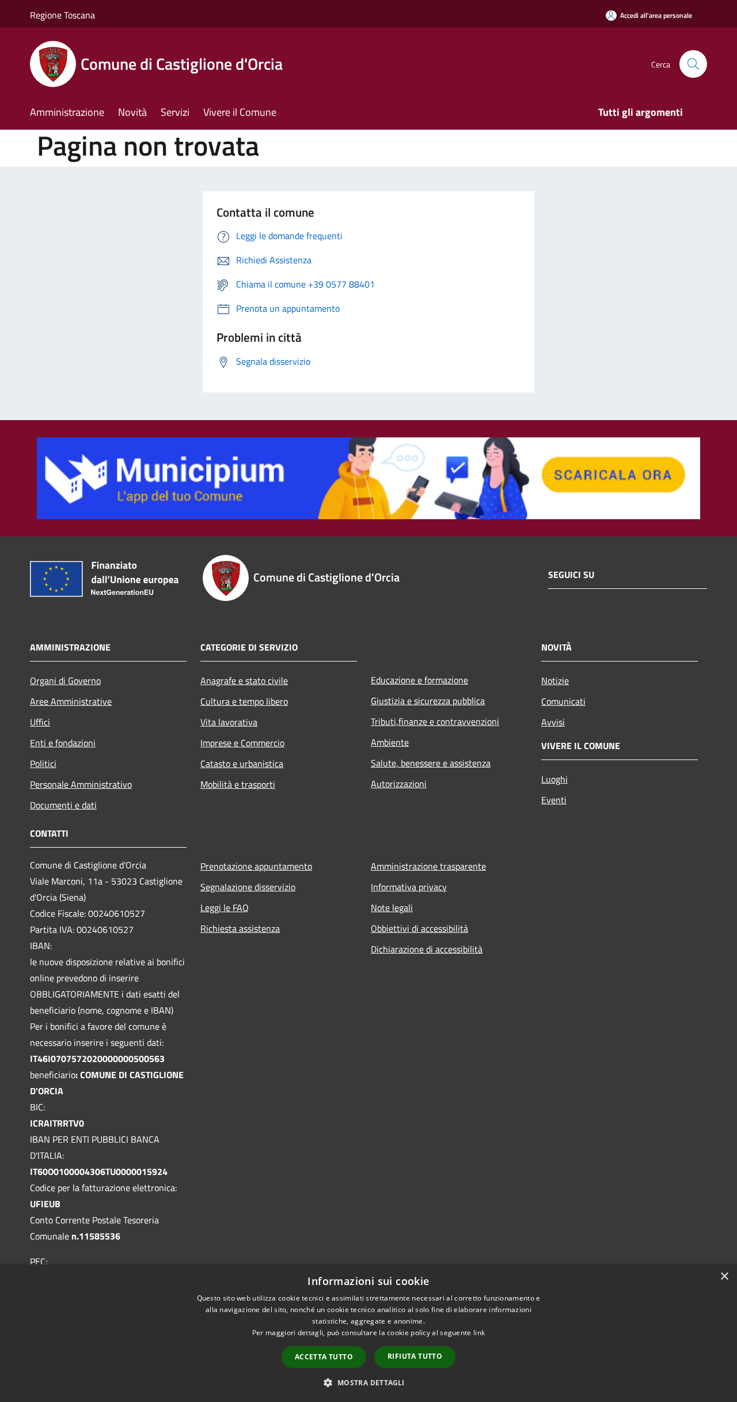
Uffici (40, 722)
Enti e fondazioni (63, 743)
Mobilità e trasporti (237, 784)
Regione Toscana (62, 15)
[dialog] (368, 1333)
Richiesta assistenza (240, 928)
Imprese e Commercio (242, 743)
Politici (43, 763)
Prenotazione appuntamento (256, 866)
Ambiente (390, 742)
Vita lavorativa (228, 722)
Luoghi (554, 779)
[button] (368, 1382)
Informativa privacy (409, 887)
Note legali (392, 907)
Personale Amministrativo (81, 784)
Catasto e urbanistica (241, 763)
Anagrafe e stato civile (244, 680)
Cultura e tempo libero (244, 701)
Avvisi (553, 722)
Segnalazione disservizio (247, 887)
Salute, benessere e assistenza (431, 763)
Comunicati (563, 701)
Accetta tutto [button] (324, 1357)
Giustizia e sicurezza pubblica (428, 701)
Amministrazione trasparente (428, 866)
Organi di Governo (65, 680)
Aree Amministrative (71, 701)
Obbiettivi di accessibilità (419, 928)
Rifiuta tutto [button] (415, 1356)
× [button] (724, 1276)
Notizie (555, 680)
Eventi (554, 800)
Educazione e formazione (419, 680)
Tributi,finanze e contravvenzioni (435, 721)
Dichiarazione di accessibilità (427, 949)
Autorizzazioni (399, 784)
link (479, 1332)
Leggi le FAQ (224, 907)
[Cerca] (693, 64)
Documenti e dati (63, 805)
